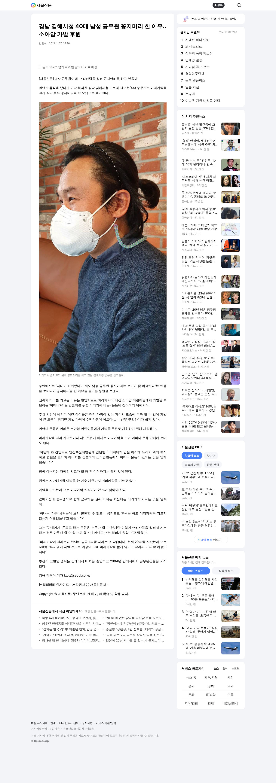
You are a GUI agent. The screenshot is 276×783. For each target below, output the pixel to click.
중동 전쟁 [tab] (213, 464)
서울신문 (44, 5)
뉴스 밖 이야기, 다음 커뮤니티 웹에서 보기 (217, 18)
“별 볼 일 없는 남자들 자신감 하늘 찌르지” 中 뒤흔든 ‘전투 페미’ (135, 618)
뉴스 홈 (191, 677)
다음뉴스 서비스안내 (43, 723)
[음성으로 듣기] (140, 54)
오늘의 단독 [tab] (192, 464)
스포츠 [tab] (235, 668)
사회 (230, 677)
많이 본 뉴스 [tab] (195, 571)
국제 (230, 686)
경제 (191, 686)
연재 (211, 703)
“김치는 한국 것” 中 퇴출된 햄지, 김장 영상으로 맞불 (71, 629)
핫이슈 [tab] (211, 455)
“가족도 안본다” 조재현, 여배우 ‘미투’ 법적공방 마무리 (71, 635)
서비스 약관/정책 (106, 723)
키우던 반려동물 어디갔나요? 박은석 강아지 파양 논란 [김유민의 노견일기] (71, 623)
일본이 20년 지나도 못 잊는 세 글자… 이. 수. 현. (135, 640)
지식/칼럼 (191, 703)
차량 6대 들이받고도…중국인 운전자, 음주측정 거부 (71, 618)
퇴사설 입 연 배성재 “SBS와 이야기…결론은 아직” (71, 640)
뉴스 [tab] (216, 668)
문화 (191, 694)
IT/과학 (211, 694)
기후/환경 (210, 677)
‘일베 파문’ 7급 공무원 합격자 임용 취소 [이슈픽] (135, 635)
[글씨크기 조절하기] (155, 54)
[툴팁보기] (240, 32)
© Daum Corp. (40, 740)
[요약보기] (132, 54)
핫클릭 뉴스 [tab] (192, 455)
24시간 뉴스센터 (69, 723)
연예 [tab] (225, 668)
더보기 (210, 539)
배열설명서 (230, 703)
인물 (230, 694)
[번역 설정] (148, 54)
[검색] (240, 5)
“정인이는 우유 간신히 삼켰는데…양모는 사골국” (135, 623)
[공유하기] (230, 5)
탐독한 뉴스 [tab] (226, 571)
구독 (220, 5)
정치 (211, 686)
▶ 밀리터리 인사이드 (54, 584)
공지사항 (87, 723)
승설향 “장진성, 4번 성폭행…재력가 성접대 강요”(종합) (135, 629)
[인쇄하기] (163, 54)
